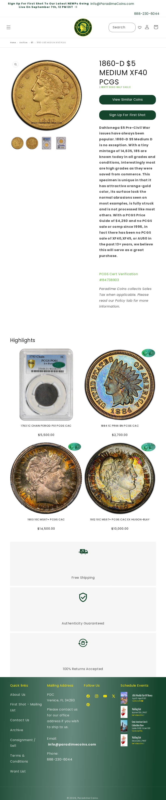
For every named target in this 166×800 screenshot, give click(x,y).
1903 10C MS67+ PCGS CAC (46, 519)
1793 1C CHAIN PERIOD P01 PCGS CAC (46, 426)
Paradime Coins (88, 798)
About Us (18, 694)
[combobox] (122, 27)
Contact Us (19, 720)
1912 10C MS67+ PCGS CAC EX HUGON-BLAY (119, 519)
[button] (8, 27)
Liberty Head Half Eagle (115, 87)
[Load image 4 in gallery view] (61, 143)
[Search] (131, 27)
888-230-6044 (59, 759)
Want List (18, 771)
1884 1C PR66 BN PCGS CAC (120, 426)
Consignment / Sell (23, 743)
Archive (16, 730)
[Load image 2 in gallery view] (32, 143)
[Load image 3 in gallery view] (46, 143)
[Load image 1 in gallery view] (17, 143)
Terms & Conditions (19, 758)
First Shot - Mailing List (26, 707)
